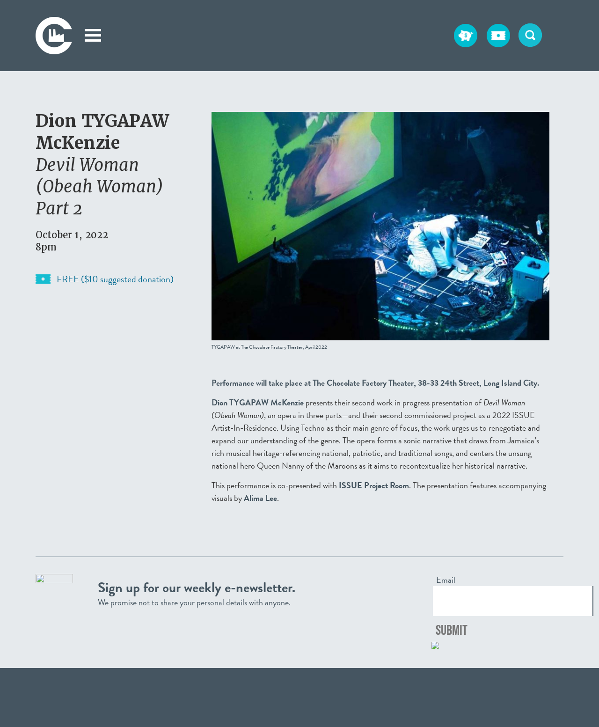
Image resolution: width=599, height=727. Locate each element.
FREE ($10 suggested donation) (115, 279)
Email (445, 580)
